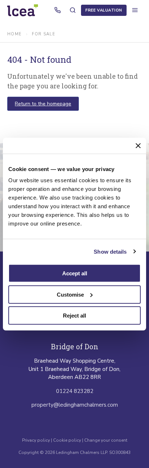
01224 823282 (74, 391)
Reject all (74, 315)
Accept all (74, 273)
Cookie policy (67, 440)
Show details (110, 251)
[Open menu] (135, 10)
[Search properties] (73, 10)
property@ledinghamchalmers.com (74, 404)
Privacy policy (36, 440)
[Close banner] (138, 145)
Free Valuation (103, 10)
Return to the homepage (43, 103)
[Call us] (57, 10)
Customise (70, 294)
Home (14, 34)
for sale (43, 34)
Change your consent (105, 440)
